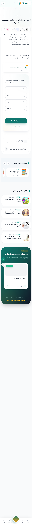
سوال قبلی (15, 127)
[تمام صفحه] (6, 67)
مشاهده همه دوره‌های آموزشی (17, 300)
